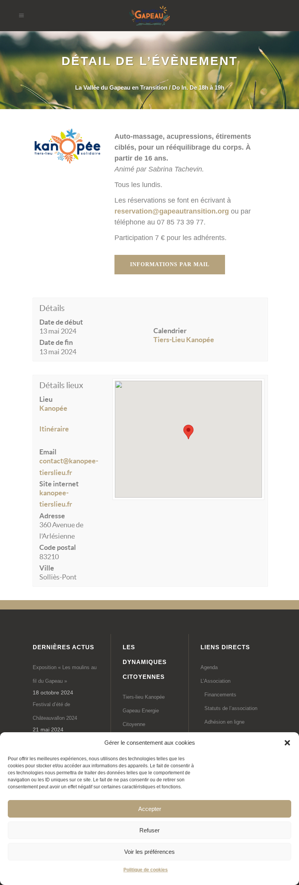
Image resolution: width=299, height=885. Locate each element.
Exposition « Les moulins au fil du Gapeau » (65, 674)
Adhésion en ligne (224, 722)
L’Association (215, 681)
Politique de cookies (145, 870)
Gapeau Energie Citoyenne (141, 717)
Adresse (52, 516)
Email (47, 452)
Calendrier (169, 331)
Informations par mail (169, 264)
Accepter (149, 809)
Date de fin (56, 342)
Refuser (149, 830)
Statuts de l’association (230, 708)
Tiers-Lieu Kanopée (183, 340)
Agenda (209, 667)
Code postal (57, 547)
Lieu (46, 399)
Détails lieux (61, 385)
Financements (220, 695)
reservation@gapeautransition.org (171, 211)
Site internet (59, 484)
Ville (46, 568)
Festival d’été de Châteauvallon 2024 (55, 711)
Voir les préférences (149, 851)
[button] (287, 743)
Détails (52, 308)
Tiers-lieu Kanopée (144, 697)
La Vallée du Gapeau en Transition (121, 87)
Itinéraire (54, 429)
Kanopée (53, 408)
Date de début (61, 322)
